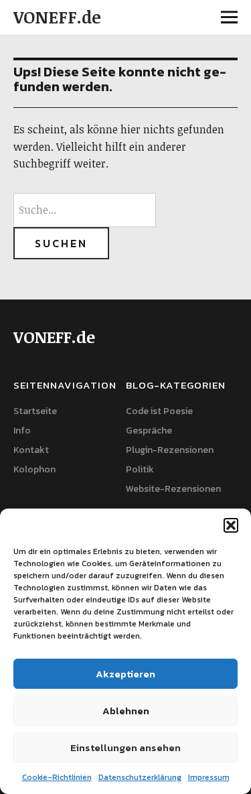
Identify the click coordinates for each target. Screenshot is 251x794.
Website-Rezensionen (173, 489)
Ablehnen (125, 710)
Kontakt (31, 450)
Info (22, 430)
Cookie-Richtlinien (57, 777)
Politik (140, 469)
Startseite (35, 411)
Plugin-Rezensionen (170, 450)
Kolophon (34, 469)
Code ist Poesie (159, 411)
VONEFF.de (57, 16)
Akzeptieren (125, 673)
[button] (231, 525)
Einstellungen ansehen (125, 747)
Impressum (209, 777)
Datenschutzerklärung (139, 777)
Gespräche (149, 430)
